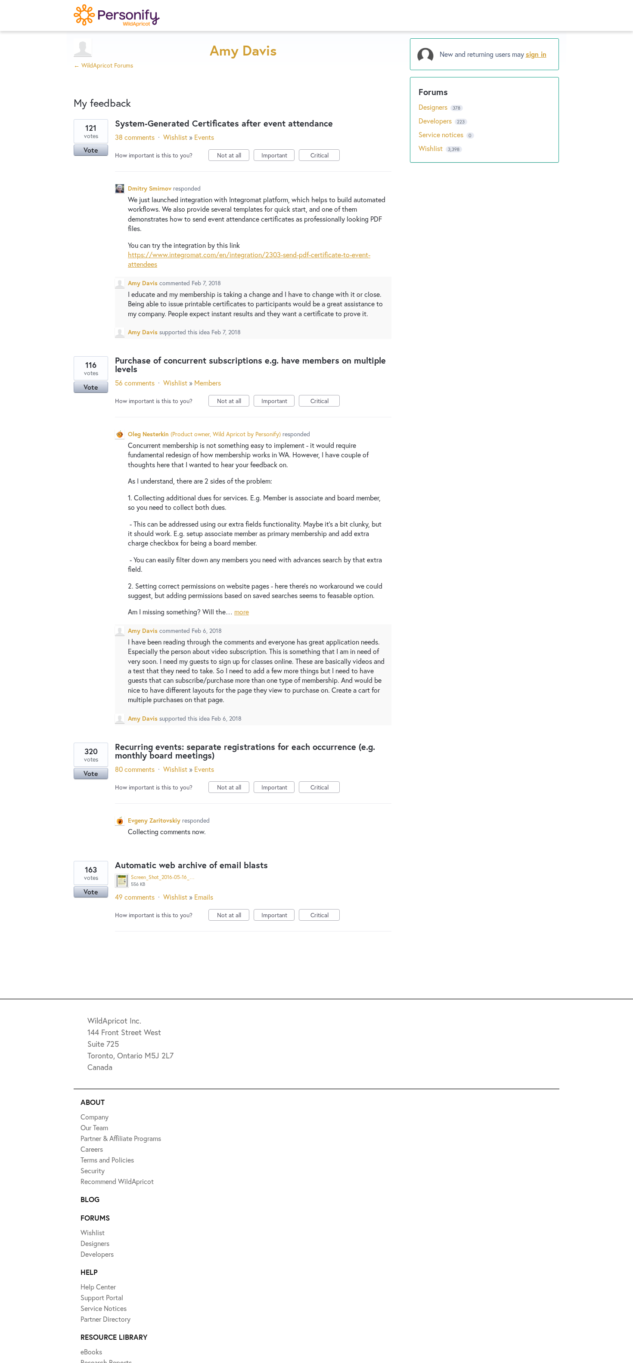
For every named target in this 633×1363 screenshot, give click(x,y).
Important (278, 156)
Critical (325, 156)
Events (204, 137)
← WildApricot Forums (103, 65)
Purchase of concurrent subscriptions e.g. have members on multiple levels (250, 365)
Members (207, 382)
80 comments (135, 769)
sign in (536, 54)
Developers (436, 120)
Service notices (442, 134)
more (241, 611)
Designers (434, 106)
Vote (91, 149)
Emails (203, 896)
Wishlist (175, 137)
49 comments (135, 896)
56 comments (135, 382)
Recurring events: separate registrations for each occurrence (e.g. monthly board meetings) (245, 751)
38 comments (135, 137)
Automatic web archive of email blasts (191, 865)
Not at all (233, 156)
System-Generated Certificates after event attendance (224, 123)
